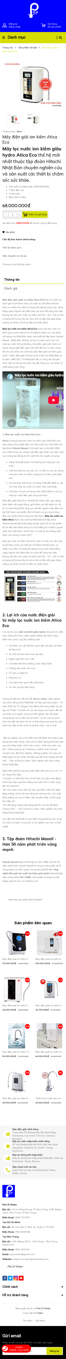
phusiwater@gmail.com (22, 1254)
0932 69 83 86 (22, 1231)
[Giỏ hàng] (43, 25)
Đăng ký (13, 23)
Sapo (40, 1312)
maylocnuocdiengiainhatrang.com (31, 1259)
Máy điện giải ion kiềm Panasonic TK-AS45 (25, 1098)
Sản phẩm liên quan (33, 922)
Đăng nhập (15, 26)
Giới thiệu (40, 1320)
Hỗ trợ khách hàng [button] (15, 1295)
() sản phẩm (54, 25)
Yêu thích (10, 232)
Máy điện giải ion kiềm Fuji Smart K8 (21, 959)
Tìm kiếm (27, 1320)
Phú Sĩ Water (15, 1266)
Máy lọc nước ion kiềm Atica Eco (19, 328)
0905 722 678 (22, 1217)
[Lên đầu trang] (58, 1340)
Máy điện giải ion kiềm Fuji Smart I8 (21, 1005)
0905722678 (23, 223)
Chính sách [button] (10, 1286)
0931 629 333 (22, 1249)
